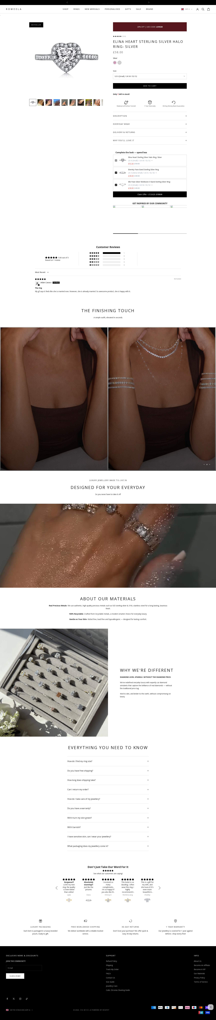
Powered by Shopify (100, 1010)
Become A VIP (200, 969)
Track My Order (112, 969)
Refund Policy (111, 961)
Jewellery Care (111, 986)
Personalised (112, 9)
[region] (108, 399)
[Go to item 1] (32, 102)
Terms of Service (201, 982)
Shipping (109, 965)
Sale (138, 9)
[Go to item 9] (96, 102)
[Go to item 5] (64, 102)
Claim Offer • (150, 194)
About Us (197, 961)
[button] (95, 253)
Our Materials (199, 973)
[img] (40, 279)
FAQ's (108, 973)
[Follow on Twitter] (13, 999)
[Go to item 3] (48, 102)
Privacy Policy (199, 978)
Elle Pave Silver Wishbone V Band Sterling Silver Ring (149, 182)
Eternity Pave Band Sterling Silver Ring (143, 169)
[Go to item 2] (40, 102)
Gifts (128, 9)
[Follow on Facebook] (7, 999)
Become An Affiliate (202, 965)
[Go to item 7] (80, 102)
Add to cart (149, 86)
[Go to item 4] (56, 102)
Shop (65, 9)
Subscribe (15, 976)
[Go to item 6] (72, 102)
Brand (149, 9)
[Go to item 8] (88, 102)
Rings (77, 9)
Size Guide (110, 982)
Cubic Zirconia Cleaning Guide (118, 990)
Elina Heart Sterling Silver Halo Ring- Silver (145, 157)
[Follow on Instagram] (20, 999)
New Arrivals (92, 9)
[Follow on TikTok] (27, 999)
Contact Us (110, 978)
